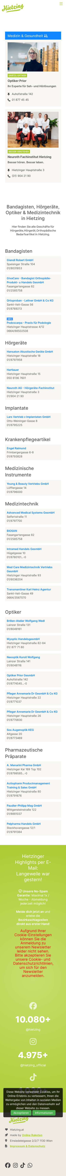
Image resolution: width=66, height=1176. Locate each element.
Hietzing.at (13, 8)
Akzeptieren (21, 1113)
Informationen (44, 1113)
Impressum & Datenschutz (27, 1146)
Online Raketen (32, 1135)
